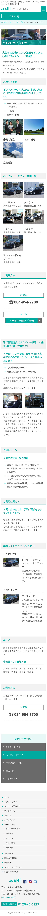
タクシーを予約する (12, 806)
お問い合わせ (9, 820)
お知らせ (7, 815)
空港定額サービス (14, 763)
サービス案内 (9, 825)
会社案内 (7, 863)
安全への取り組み (11, 872)
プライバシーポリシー (13, 867)
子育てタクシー (13, 779)
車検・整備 (10, 843)
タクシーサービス (13, 829)
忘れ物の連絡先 (10, 858)
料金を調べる (9, 811)
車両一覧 (10, 771)
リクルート (8, 853)
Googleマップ (8, 897)
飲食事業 (9, 848)
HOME (4, 22)
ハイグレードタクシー (16, 755)
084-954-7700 (26, 302)
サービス (9, 838)
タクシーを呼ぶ (13, 747)
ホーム (7, 797)
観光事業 (9, 833)
